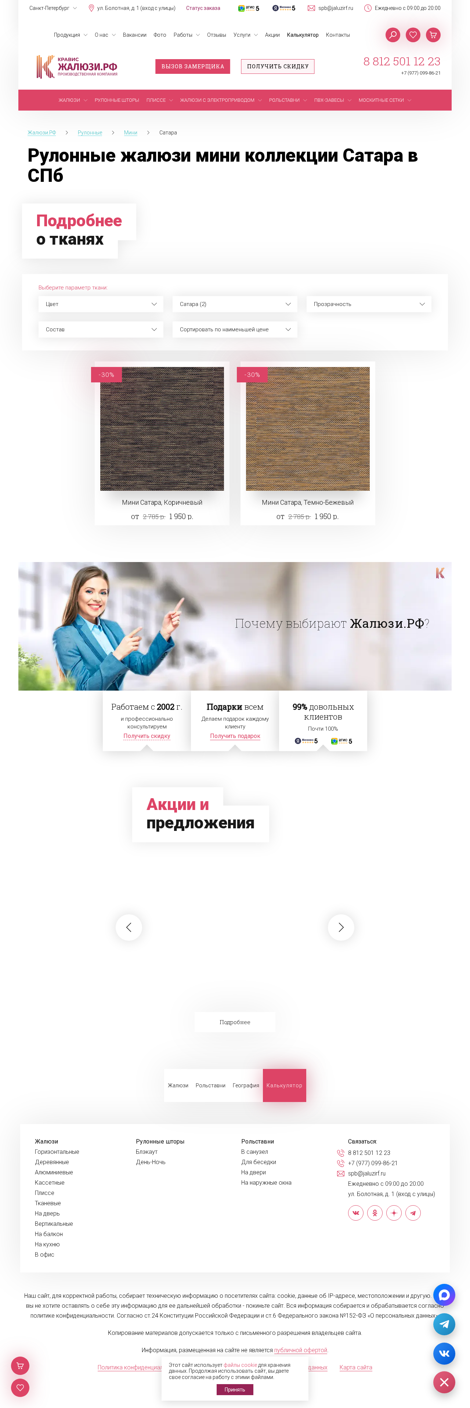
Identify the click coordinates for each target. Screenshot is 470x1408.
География (246, 1085)
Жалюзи (178, 1085)
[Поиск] (393, 35)
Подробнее (235, 1022)
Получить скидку (278, 66)
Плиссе (44, 1193)
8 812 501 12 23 (402, 61)
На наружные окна (266, 1183)
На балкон (49, 1234)
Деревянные (52, 1162)
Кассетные (50, 1183)
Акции (272, 35)
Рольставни (210, 1085)
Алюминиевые (54, 1172)
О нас (101, 35)
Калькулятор (303, 35)
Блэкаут (147, 1152)
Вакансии (135, 35)
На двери (253, 1172)
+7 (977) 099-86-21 (421, 73)
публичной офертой (300, 1350)
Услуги (242, 35)
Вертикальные (54, 1224)
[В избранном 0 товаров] (413, 35)
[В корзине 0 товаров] (433, 35)
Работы (183, 35)
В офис (44, 1255)
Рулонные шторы (160, 1142)
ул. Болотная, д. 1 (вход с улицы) (136, 8)
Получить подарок (235, 735)
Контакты (338, 35)
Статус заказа (203, 8)
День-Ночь (151, 1162)
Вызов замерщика (193, 66)
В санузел (254, 1152)
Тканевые (48, 1203)
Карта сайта (356, 1367)
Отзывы (216, 35)
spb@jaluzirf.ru (335, 8)
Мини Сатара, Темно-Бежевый (308, 502)
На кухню (47, 1244)
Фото (160, 35)
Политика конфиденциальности (140, 1367)
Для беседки (258, 1162)
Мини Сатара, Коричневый (162, 502)
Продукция (67, 35)
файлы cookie (240, 1365)
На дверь (47, 1214)
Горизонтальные (57, 1152)
